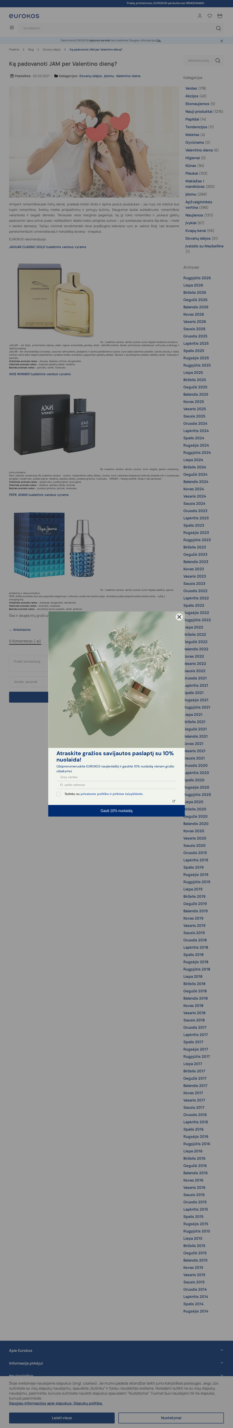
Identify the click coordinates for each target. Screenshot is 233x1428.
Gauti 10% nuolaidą (116, 811)
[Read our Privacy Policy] (174, 801)
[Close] (179, 616)
